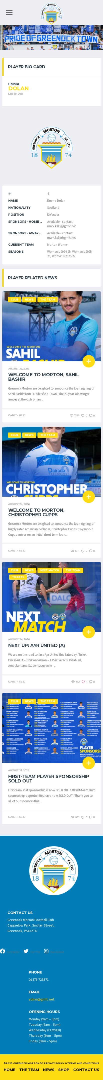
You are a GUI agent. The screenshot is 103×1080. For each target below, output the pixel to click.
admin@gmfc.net (41, 999)
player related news (32, 278)
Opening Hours (44, 1012)
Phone (35, 972)
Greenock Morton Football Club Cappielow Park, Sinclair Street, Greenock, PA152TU (31, 926)
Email (34, 992)
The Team (29, 1070)
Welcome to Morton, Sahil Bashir (43, 377)
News (48, 1070)
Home (9, 1070)
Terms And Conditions (83, 1063)
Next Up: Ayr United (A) (36, 645)
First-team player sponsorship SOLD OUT (48, 779)
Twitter (35, 952)
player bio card (26, 66)
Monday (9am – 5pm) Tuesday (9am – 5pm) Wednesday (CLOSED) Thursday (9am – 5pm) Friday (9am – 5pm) (45, 1030)
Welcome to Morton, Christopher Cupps (36, 513)
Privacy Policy (54, 1063)
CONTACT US (20, 913)
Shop (63, 1070)
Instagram (57, 952)
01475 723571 (39, 979)
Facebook (13, 952)
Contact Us (86, 1070)
